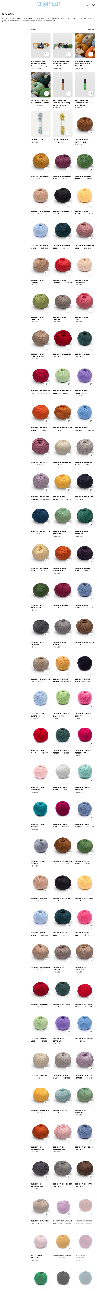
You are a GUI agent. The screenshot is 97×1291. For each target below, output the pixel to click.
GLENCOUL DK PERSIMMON (36, 1148)
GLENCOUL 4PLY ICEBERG (81, 429)
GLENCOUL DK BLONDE (84, 898)
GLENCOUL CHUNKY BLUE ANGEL (38, 715)
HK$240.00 (79, 68)
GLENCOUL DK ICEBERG (84, 1039)
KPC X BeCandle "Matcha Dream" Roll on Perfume (84, 102)
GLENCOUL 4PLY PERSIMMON (59, 569)
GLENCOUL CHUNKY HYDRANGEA (38, 788)
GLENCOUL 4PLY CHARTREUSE (37, 318)
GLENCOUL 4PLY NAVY (84, 497)
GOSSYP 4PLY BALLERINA (36, 1256)
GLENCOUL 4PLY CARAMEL (37, 281)
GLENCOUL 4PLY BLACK (62, 211)
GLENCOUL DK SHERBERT (58, 1148)
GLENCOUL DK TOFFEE (83, 1184)
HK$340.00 (57, 68)
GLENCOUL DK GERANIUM (58, 1040)
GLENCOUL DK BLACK (61, 898)
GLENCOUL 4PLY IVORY (62, 462)
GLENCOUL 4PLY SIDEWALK (37, 643)
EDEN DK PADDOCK (60, 140)
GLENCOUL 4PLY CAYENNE (59, 281)
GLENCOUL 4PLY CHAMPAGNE (81, 281)
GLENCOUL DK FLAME (39, 1004)
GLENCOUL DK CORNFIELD (80, 968)
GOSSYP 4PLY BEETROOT (80, 1256)
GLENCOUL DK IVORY (39, 1075)
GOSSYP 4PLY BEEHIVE (62, 1255)
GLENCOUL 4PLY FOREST (85, 354)
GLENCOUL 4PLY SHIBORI (81, 606)
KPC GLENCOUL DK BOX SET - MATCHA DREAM (40, 101)
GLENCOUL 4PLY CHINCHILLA (59, 318)
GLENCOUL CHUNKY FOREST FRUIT (83, 751)
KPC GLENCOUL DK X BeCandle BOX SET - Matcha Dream (61, 63)
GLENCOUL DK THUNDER (62, 1184)
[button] (88, 5)
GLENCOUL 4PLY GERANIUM (81, 392)
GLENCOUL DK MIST (60, 1110)
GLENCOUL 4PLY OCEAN (40, 531)
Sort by (33, 29)
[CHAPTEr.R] (48, 5)
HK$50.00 (67, 1223)
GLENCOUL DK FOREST (62, 1004)
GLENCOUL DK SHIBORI (84, 1147)
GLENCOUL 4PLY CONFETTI (81, 318)
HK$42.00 (78, 144)
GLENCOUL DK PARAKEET (80, 1111)
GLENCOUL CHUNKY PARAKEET (83, 788)
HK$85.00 (67, 681)
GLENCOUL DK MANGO (40, 1110)
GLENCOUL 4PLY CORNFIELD (37, 355)
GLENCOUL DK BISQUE (39, 898)
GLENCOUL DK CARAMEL (40, 967)
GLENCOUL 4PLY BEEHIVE (40, 176)
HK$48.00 (34, 142)
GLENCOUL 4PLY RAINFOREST (37, 606)
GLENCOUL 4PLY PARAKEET (59, 532)
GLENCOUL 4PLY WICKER (40, 679)
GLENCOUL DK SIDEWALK (36, 1185)
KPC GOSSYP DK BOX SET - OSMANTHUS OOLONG (83, 63)
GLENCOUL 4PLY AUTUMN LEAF (81, 141)
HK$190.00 (39, 105)
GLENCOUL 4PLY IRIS (39, 462)
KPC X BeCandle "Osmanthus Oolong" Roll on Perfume (62, 102)
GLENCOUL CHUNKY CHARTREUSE (61, 715)
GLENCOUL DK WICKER (40, 1221)
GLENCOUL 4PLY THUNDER (59, 643)
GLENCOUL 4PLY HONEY (62, 428)
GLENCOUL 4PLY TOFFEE (84, 642)
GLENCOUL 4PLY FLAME (62, 354)
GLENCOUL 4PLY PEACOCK (81, 532)
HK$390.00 (39, 68)
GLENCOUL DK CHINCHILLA (58, 968)
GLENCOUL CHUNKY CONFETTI (83, 715)
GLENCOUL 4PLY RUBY (62, 605)
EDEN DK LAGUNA (38, 140)
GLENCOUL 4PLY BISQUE (40, 211)
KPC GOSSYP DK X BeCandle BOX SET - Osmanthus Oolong (39, 63)
